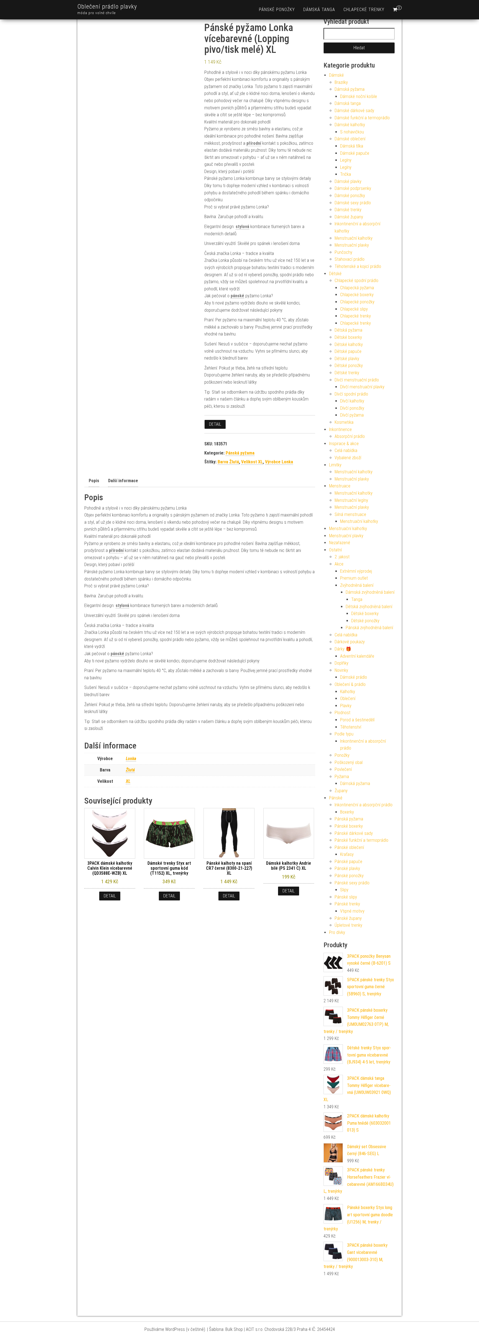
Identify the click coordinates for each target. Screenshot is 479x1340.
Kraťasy (347, 854)
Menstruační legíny (351, 500)
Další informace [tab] (122, 480)
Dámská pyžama (350, 89)
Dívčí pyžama (352, 415)
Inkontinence (340, 429)
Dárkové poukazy (350, 641)
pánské (237, 295)
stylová (242, 226)
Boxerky (347, 812)
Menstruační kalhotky (354, 238)
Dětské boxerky (348, 337)
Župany (341, 790)
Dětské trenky (347, 372)
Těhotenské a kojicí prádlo (358, 266)
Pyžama (342, 776)
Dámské (336, 75)
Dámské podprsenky (353, 188)
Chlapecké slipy (354, 309)
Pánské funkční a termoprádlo (361, 840)
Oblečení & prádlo (350, 684)
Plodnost (342, 712)
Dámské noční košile (358, 96)
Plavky (345, 705)
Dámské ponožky (350, 195)
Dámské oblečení (350, 138)
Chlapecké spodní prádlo (356, 280)
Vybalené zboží (348, 457)
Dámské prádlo (353, 677)
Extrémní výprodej (356, 571)
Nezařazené (339, 542)
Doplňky (341, 663)
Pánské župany (348, 918)
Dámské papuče (354, 153)
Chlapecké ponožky (357, 301)
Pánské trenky (347, 904)
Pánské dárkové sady (354, 833)
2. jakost (342, 556)
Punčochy (343, 252)
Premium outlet (354, 578)
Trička (345, 174)
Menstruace (339, 486)
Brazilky (341, 82)
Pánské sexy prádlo (352, 882)
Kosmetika (344, 422)
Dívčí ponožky (352, 408)
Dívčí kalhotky (352, 401)
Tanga (356, 599)
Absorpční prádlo (350, 436)
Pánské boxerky (349, 826)
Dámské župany (349, 217)
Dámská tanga (319, 9)
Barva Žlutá (228, 461)
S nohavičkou (352, 132)
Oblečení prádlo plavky (107, 6)
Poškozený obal (349, 762)
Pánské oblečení (349, 847)
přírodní (253, 143)
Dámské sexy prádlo (353, 202)
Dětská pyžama (348, 330)
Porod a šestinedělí (357, 719)
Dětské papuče (348, 351)
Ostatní (335, 549)
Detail (215, 424)
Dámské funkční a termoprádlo (362, 117)
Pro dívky (337, 932)
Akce (339, 564)
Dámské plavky (348, 181)
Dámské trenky (348, 209)
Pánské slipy (346, 897)
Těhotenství (350, 727)
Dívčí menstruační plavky (362, 386)
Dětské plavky (347, 358)
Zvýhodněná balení (356, 585)
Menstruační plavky (352, 245)
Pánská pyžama (240, 453)
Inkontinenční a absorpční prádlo (364, 804)
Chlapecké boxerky (357, 294)
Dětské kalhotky (349, 344)
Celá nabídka (346, 450)
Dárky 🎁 (343, 649)
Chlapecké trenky (363, 9)
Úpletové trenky (348, 925)
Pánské (335, 798)
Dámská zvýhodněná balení (370, 592)
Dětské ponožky (349, 365)
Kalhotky (347, 691)
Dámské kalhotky (350, 124)
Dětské (335, 273)
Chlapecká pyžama (357, 287)
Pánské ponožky (277, 9)
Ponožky (342, 755)
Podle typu (344, 734)
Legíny (345, 160)
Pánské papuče (348, 861)
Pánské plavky (347, 868)
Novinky (341, 670)
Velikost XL (252, 461)
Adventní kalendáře (357, 656)
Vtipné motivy (352, 911)
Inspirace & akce (344, 443)
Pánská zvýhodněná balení (369, 627)
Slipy (344, 889)
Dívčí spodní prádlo (351, 394)
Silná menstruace (350, 514)
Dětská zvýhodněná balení (369, 606)
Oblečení (347, 698)
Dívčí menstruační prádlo (357, 380)
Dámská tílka (351, 146)
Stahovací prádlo (350, 259)
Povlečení (343, 769)
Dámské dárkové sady (354, 110)
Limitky (335, 465)
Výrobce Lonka (279, 461)
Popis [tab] (92, 480)
